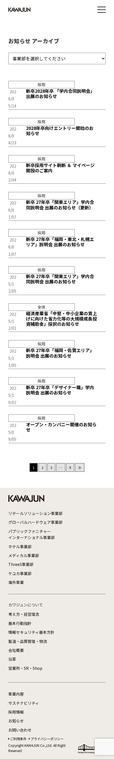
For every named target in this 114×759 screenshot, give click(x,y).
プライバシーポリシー (47, 738)
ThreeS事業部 (20, 564)
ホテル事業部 (20, 546)
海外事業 (16, 582)
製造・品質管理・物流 (27, 641)
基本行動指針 (20, 623)
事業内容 (16, 694)
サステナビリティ (23, 703)
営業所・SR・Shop (25, 668)
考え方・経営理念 (23, 614)
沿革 (12, 659)
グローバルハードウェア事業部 (35, 522)
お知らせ (16, 721)
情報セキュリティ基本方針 (31, 632)
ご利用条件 (18, 738)
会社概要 (16, 650)
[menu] (101, 9)
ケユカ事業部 (20, 573)
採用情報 (16, 712)
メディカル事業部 (23, 555)
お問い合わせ (20, 730)
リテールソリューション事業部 (35, 513)
